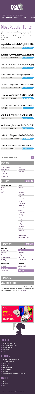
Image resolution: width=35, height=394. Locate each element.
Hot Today (4, 172)
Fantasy (20, 215)
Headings (21, 190)
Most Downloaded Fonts (10, 345)
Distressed (21, 206)
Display (3, 190)
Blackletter (4, 187)
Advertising (6, 365)
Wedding (21, 219)
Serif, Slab (21, 199)
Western (20, 222)
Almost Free (4, 176)
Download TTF (28, 138)
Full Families (22, 259)
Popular (17, 17)
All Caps (20, 210)
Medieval (21, 208)
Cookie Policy (6, 371)
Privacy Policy (7, 369)
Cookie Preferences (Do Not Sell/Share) (14, 374)
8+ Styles (21, 255)
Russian (20, 233)
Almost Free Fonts (8, 347)
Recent (9, 17)
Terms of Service (7, 367)
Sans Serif (21, 194)
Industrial (21, 226)
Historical (22, 235)
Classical (20, 228)
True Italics (21, 212)
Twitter (5, 381)
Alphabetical (22, 266)
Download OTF (28, 47)
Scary (20, 217)
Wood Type (21, 203)
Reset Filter (29, 244)
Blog (4, 385)
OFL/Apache (5, 260)
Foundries (21, 172)
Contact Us (6, 363)
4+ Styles (21, 252)
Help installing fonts (8, 361)
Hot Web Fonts (5, 174)
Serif (2, 192)
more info (23, 290)
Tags (24, 17)
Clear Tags (29, 181)
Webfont (3, 253)
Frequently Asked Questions (11, 359)
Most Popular (5, 169)
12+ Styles (21, 257)
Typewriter (21, 201)
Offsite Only (4, 270)
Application (5, 257)
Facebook (5, 383)
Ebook (3, 255)
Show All (3, 266)
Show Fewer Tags (23, 237)
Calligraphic (21, 224)
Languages (21, 169)
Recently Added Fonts (9, 343)
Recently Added (5, 167)
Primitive (21, 231)
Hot (2, 17)
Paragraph (21, 192)
